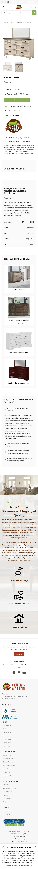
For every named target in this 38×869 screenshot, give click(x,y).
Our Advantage (8, 788)
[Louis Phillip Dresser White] (19, 340)
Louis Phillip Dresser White (19, 353)
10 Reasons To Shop (9, 785)
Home (6, 23)
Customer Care (9, 748)
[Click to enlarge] (6, 57)
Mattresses (6, 743)
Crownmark (8, 82)
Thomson (13, 838)
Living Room (7, 722)
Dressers (28, 23)
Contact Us (6, 769)
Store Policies (7, 765)
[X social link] (13, 89)
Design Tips (7, 807)
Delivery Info (7, 751)
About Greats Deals (11, 778)
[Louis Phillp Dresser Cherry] (19, 370)
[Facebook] (13, 669)
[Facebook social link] (3, 2)
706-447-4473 (6, 701)
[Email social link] (15, 89)
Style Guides (7, 811)
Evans (14, 833)
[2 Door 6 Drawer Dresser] (19, 307)
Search (34, 12)
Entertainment (7, 732)
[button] (5, 44)
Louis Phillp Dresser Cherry (19, 383)
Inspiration (7, 804)
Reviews (5, 791)
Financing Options (9, 755)
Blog (4, 798)
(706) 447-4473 (25, 106)
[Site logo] (19, 7)
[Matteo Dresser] (19, 277)
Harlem (21, 835)
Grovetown (20, 833)
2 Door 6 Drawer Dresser (19, 320)
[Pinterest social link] (18, 89)
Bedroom (19, 23)
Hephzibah (14, 835)
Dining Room (7, 729)
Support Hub (7, 772)
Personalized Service (18, 600)
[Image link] (14, 126)
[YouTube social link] (8, 2)
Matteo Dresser (19, 290)
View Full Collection (12, 115)
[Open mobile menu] (4, 7)
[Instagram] (18, 669)
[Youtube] (23, 669)
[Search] (35, 7)
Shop (12, 23)
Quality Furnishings (18, 577)
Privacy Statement (9, 762)
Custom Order (7, 795)
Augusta (24, 830)
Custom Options (18, 623)
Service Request (8, 758)
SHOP (5, 718)
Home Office (7, 736)
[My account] (31, 7)
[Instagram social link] (5, 2)
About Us (6, 781)
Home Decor (7, 739)
